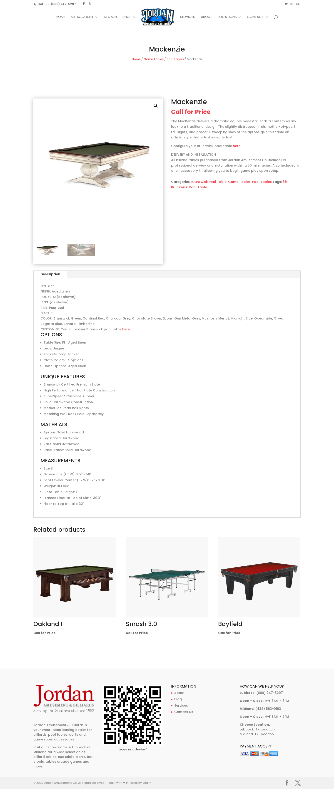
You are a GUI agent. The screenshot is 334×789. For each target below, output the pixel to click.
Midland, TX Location (257, 734)
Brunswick (179, 187)
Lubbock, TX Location (257, 729)
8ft (285, 181)
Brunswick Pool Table (209, 181)
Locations (227, 17)
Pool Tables (175, 59)
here (236, 146)
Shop (127, 17)
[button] (156, 106)
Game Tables (154, 59)
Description (50, 274)
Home (60, 17)
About (206, 17)
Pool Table (198, 187)
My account (82, 17)
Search (110, 17)
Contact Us (183, 712)
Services (187, 17)
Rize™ (146, 783)
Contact (255, 17)
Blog (178, 699)
